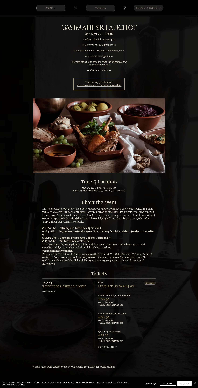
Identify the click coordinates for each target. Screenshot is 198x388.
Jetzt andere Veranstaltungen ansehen (99, 85)
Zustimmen (184, 383)
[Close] (194, 383)
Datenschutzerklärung (15, 384)
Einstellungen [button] (151, 383)
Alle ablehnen (167, 383)
